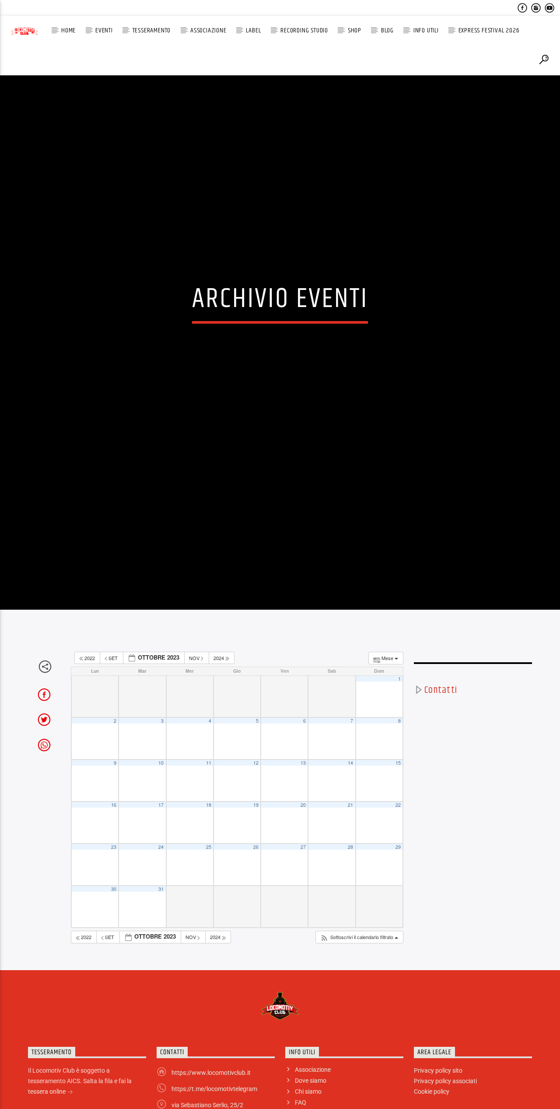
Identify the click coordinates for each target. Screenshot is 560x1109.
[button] (359, 982)
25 (208, 892)
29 (398, 892)
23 (113, 892)
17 (161, 850)
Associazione (208, 30)
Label (253, 30)
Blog (387, 30)
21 (350, 850)
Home (68, 30)
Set (113, 702)
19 (256, 850)
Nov (195, 702)
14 (350, 808)
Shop (354, 30)
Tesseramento (152, 30)
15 (398, 808)
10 (161, 808)
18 (208, 850)
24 (161, 892)
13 (303, 808)
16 (113, 850)
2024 (219, 702)
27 (303, 892)
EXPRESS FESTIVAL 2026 (489, 30)
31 (161, 934)
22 (398, 850)
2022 (89, 702)
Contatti (440, 734)
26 (256, 892)
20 (303, 850)
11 (208, 808)
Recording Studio (304, 30)
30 (113, 934)
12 (256, 808)
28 (350, 892)
